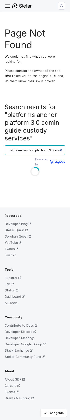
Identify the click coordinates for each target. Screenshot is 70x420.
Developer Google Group (23, 344)
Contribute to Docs (19, 325)
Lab (7, 284)
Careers (10, 386)
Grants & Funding (18, 398)
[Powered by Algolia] (57, 161)
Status (10, 290)
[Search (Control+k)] (61, 6)
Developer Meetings (20, 338)
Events (10, 392)
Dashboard (13, 296)
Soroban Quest (16, 236)
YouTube (11, 243)
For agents (56, 413)
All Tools (11, 303)
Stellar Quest (14, 230)
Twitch (10, 249)
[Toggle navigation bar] (7, 6)
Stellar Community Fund (23, 357)
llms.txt (10, 255)
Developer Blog (16, 224)
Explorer (11, 278)
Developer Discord (18, 332)
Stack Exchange (17, 350)
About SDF (13, 379)
